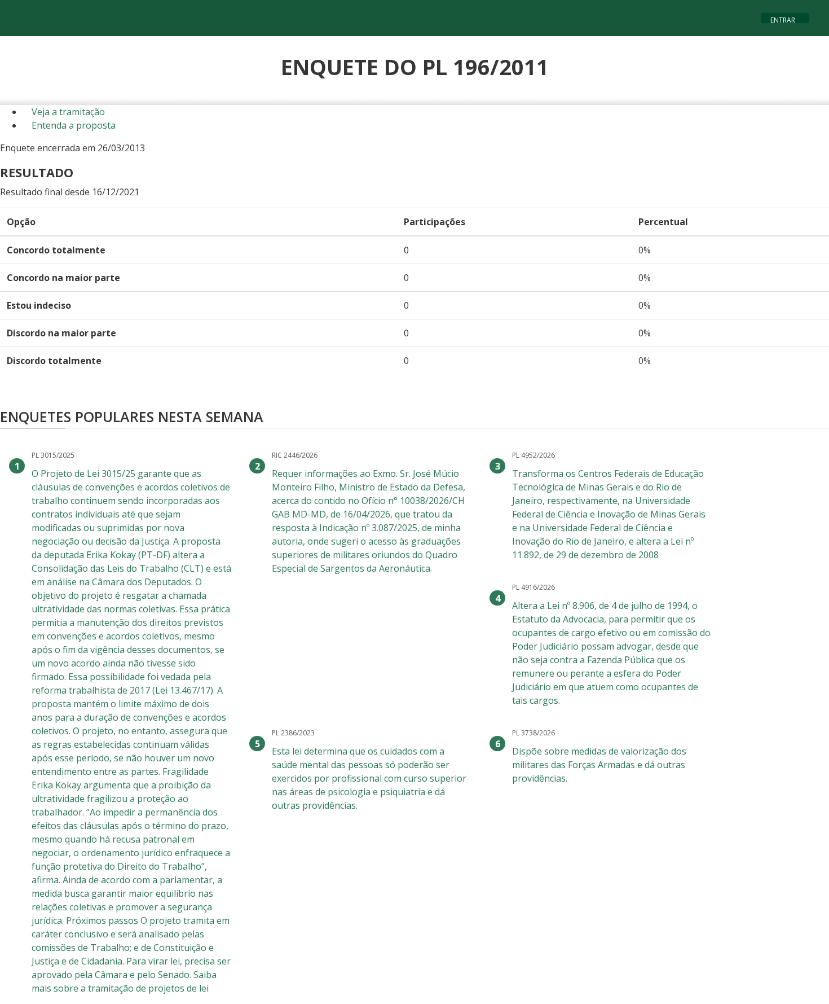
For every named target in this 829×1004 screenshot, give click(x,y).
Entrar (782, 19)
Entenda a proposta (72, 125)
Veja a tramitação (67, 112)
